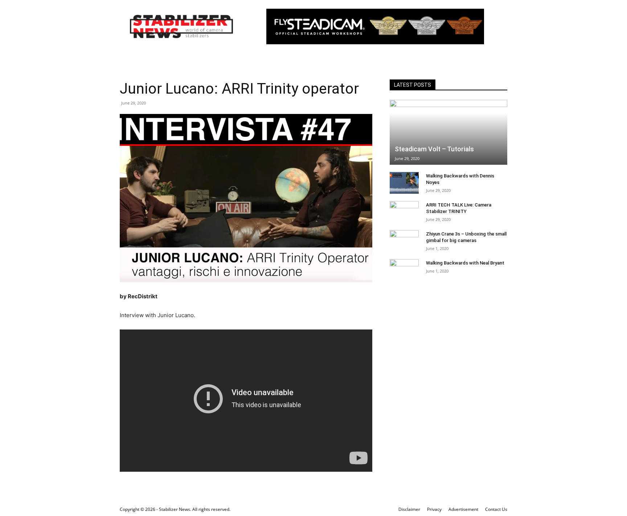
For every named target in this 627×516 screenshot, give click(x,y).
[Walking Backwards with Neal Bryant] (404, 270)
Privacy (434, 509)
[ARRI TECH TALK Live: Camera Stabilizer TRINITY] (404, 212)
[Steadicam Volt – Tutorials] (448, 132)
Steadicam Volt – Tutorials (434, 149)
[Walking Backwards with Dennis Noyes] (404, 183)
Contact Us (496, 509)
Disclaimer (409, 509)
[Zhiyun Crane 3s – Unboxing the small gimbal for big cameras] (404, 241)
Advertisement (463, 509)
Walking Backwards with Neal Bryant (465, 263)
